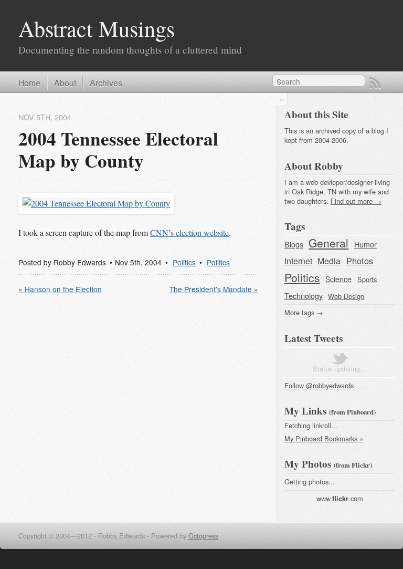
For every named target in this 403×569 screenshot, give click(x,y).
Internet (298, 261)
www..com (339, 498)
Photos (359, 260)
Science (338, 279)
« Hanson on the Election (60, 289)
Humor (365, 244)
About (65, 82)
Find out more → (356, 201)
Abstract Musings (96, 28)
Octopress (203, 536)
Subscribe (375, 83)
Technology (303, 295)
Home (29, 82)
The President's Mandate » (213, 289)
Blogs (293, 244)
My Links (305, 411)
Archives (106, 82)
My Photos (307, 464)
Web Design (346, 296)
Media (329, 260)
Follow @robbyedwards (319, 385)
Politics (184, 262)
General (328, 243)
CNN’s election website (189, 232)
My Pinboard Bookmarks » (323, 438)
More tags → (303, 312)
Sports (367, 279)
